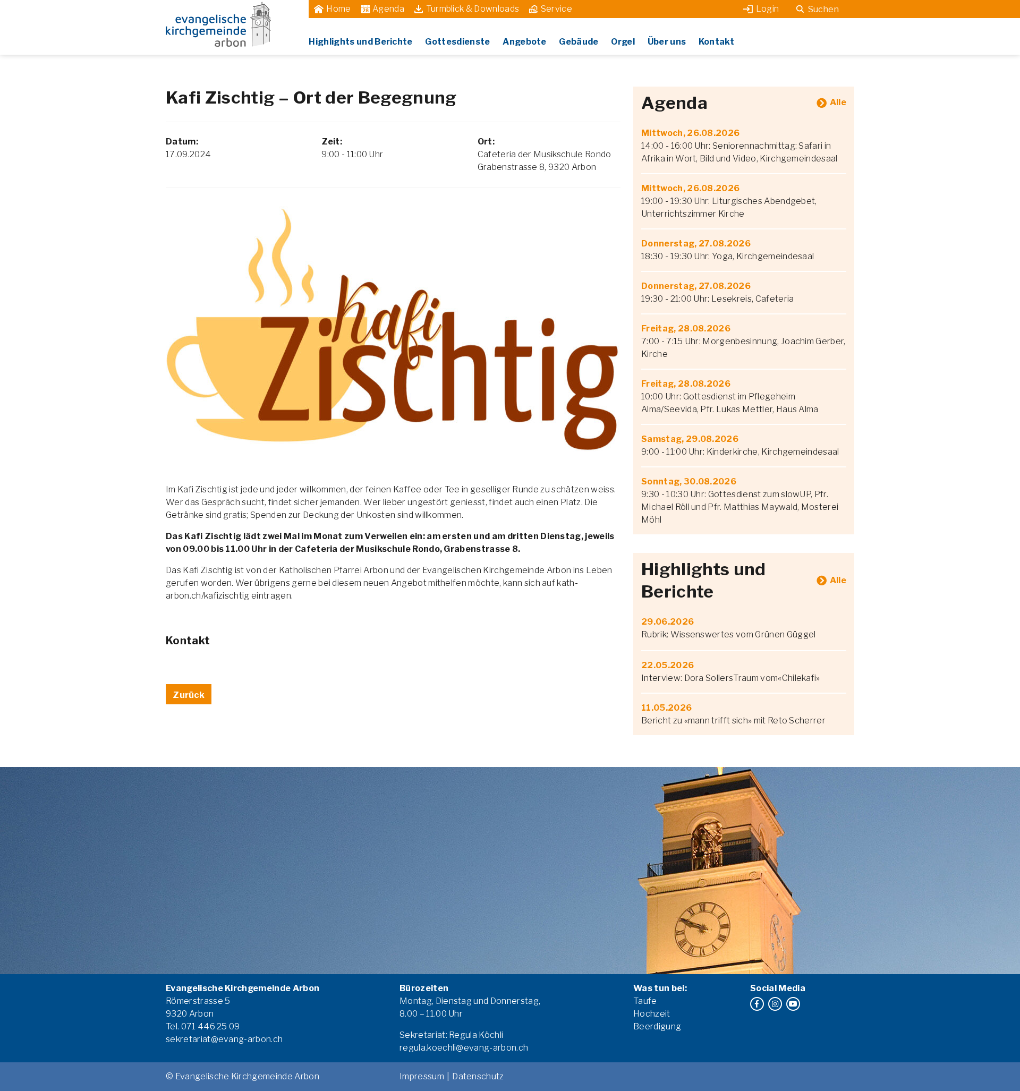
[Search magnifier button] (800, 9)
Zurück (189, 695)
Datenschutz (478, 1076)
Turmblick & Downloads (473, 9)
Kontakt (716, 42)
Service (556, 9)
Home (338, 9)
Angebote (525, 42)
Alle (838, 102)
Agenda (388, 9)
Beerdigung (657, 1026)
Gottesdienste (457, 42)
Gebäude (578, 42)
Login (767, 9)
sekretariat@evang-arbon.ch (224, 1039)
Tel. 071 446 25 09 (203, 1026)
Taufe (645, 1001)
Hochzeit (651, 1014)
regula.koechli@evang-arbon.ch (464, 1048)
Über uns (667, 42)
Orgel (623, 42)
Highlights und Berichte (360, 42)
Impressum (422, 1076)
